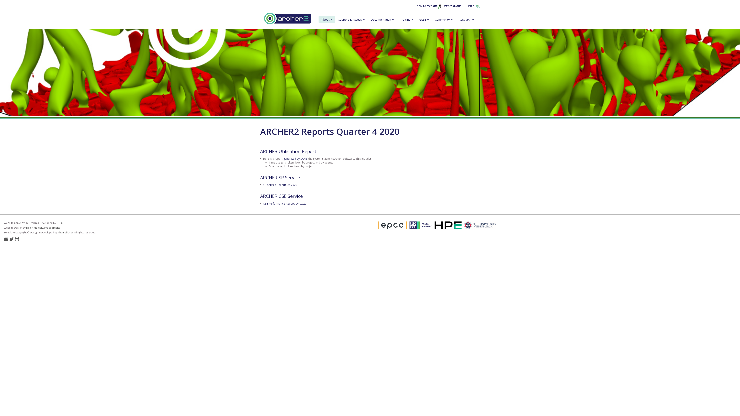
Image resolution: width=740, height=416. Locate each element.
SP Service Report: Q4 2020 (280, 185)
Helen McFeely (34, 227)
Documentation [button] (381, 19)
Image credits (52, 227)
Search (472, 6)
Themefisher (65, 232)
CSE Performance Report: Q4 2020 (284, 203)
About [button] (326, 19)
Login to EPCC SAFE (427, 6)
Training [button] (405, 19)
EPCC (60, 223)
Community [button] (443, 19)
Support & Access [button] (350, 19)
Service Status (452, 6)
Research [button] (465, 19)
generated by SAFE (295, 158)
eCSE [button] (423, 19)
